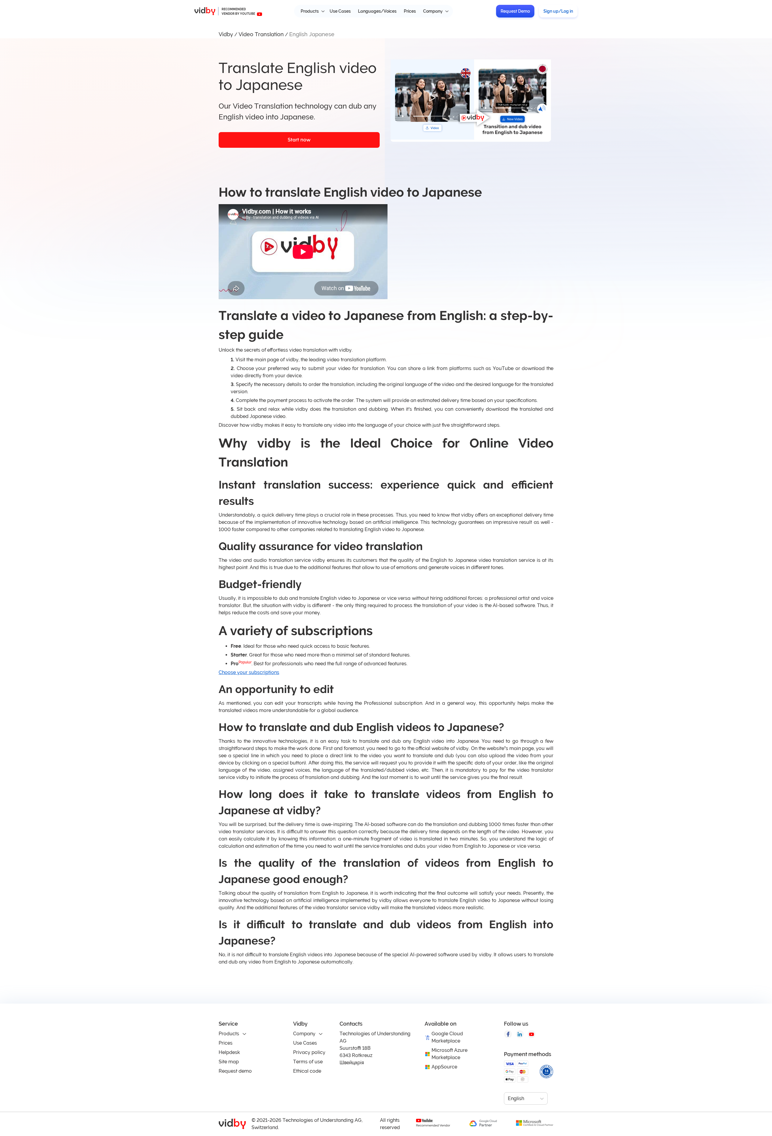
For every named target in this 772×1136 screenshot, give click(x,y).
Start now (299, 140)
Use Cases (340, 11)
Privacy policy (309, 1052)
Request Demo (515, 11)
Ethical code (307, 1071)
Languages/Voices (377, 11)
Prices (410, 11)
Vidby (226, 34)
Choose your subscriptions (249, 672)
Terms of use (308, 1062)
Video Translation (261, 34)
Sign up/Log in (558, 11)
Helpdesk (229, 1052)
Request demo (235, 1071)
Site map (229, 1062)
